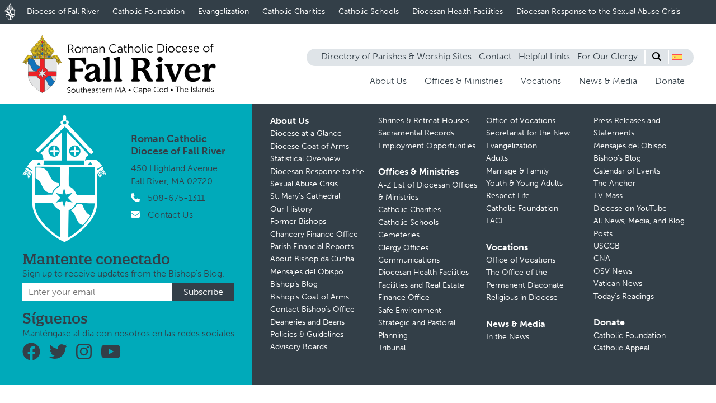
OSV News (612, 271)
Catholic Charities (293, 11)
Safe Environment (409, 310)
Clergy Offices (403, 247)
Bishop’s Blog (294, 284)
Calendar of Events (626, 171)
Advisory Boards (298, 347)
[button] (677, 57)
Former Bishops (298, 221)
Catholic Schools (368, 11)
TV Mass (608, 195)
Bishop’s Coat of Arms (309, 297)
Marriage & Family (517, 171)
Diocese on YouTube (630, 208)
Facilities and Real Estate (421, 285)
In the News (507, 336)
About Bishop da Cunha (312, 259)
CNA (601, 258)
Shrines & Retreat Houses (423, 120)
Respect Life (508, 195)
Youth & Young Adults (524, 183)
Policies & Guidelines (306, 334)
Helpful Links (544, 56)
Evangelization (223, 11)
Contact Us (170, 214)
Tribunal (392, 348)
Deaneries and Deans (307, 322)
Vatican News (617, 283)
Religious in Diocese (522, 297)
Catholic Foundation (148, 11)
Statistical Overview (305, 158)
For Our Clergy (607, 56)
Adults (497, 158)
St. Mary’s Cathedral (305, 196)
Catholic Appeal (621, 348)
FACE (495, 221)
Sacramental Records (416, 133)
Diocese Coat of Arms (309, 146)
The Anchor (614, 183)
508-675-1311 (176, 198)
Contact (495, 56)
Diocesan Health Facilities (457, 11)
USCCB (606, 246)
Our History (291, 209)
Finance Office (404, 297)
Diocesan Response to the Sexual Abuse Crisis (598, 11)
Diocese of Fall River (63, 11)
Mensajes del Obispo (306, 272)
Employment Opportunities (426, 146)
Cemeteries (399, 235)
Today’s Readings (623, 296)
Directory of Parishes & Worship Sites (396, 56)
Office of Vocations (520, 120)
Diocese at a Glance (306, 133)
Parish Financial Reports (312, 246)
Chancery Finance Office (314, 234)
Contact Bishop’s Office (312, 309)
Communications (409, 260)
